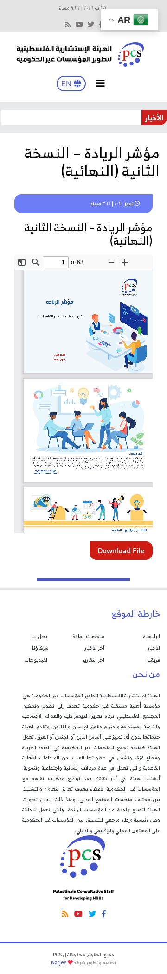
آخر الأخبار (94, 647)
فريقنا (154, 659)
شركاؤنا (40, 647)
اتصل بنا (40, 636)
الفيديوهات (36, 659)
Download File (121, 550)
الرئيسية (151, 636)
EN (67, 83)
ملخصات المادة (88, 636)
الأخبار (154, 647)
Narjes (59, 962)
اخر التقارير (93, 659)
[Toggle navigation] (100, 83)
